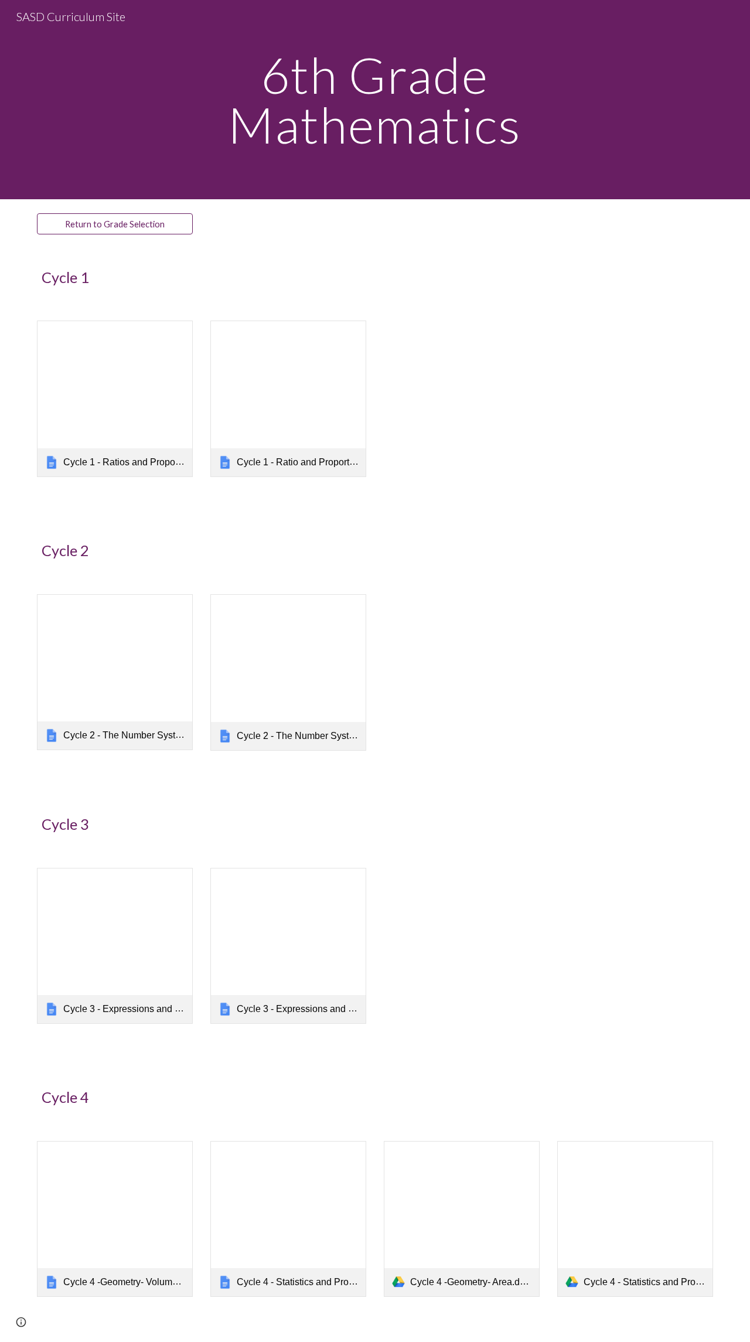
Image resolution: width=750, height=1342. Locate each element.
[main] (375, 100)
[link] (115, 398)
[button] (21, 1322)
